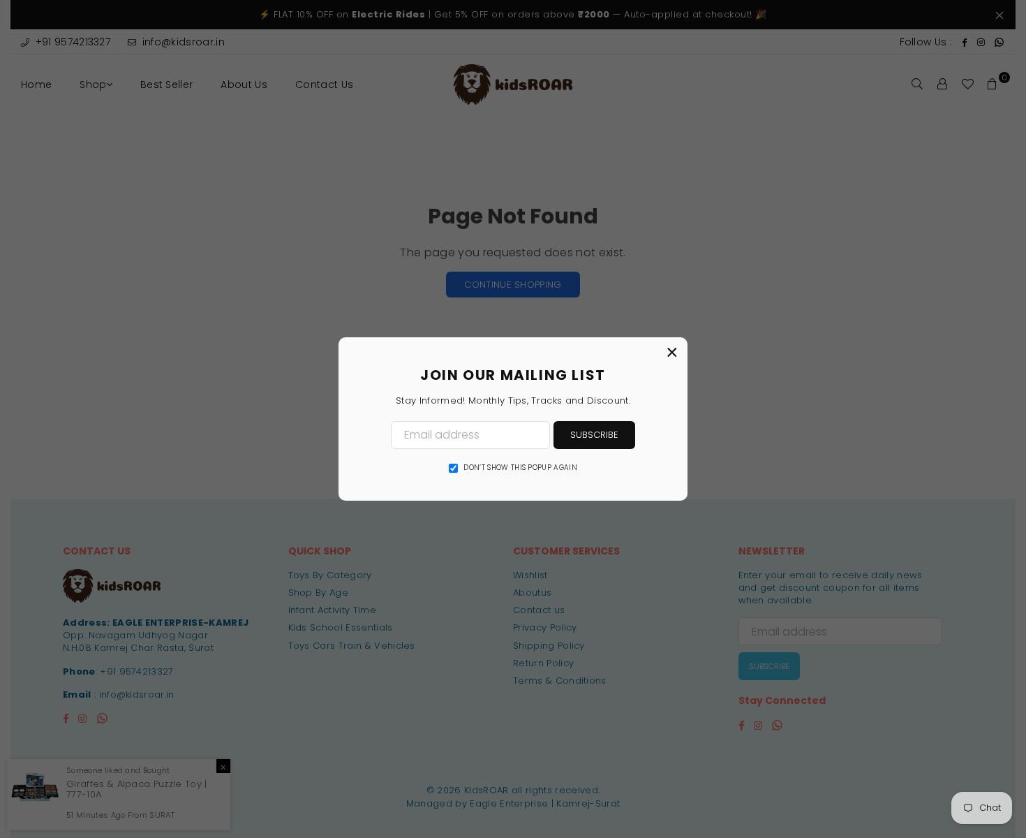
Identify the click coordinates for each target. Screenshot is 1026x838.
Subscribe (594, 434)
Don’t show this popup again (520, 468)
